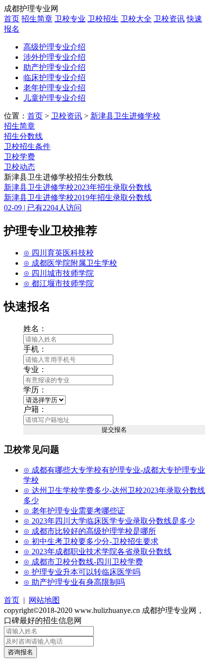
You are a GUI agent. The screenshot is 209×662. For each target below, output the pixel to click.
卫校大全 (136, 19)
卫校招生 (103, 19)
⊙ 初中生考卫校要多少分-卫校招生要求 (90, 541)
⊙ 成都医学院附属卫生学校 (70, 263)
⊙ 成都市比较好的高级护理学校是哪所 (89, 531)
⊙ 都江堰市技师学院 (58, 283)
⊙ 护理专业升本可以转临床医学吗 (81, 572)
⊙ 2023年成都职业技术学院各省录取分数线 (97, 551)
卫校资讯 (169, 19)
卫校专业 (70, 19)
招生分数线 (23, 136)
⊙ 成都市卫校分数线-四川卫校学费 (83, 562)
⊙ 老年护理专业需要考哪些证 (74, 511)
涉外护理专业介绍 (54, 57)
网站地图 (44, 600)
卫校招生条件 (27, 146)
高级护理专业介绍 (54, 47)
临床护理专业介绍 (54, 77)
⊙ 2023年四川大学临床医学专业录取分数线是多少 (109, 521)
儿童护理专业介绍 (54, 98)
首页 (11, 19)
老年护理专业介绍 (54, 88)
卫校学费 (19, 157)
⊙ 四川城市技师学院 (58, 273)
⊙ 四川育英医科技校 (58, 253)
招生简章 (36, 19)
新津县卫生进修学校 (125, 116)
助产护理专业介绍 (54, 67)
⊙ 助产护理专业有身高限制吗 (74, 582)
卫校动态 (19, 167)
